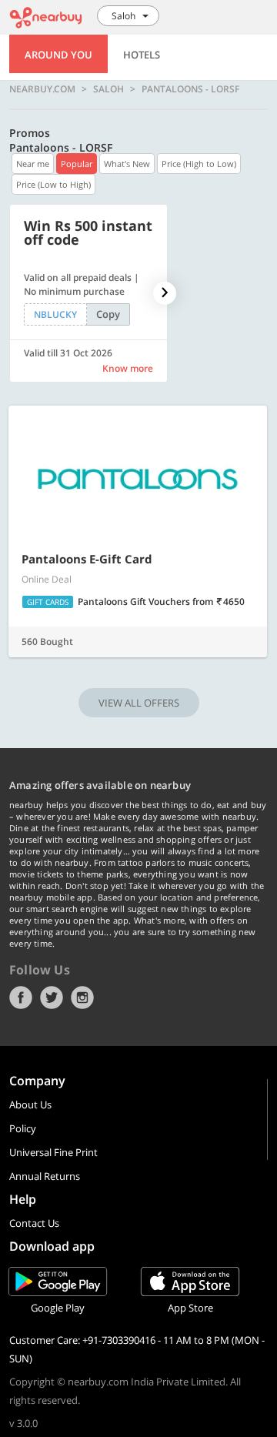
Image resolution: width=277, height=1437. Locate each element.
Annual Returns (44, 1176)
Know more (127, 368)
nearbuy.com (42, 89)
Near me (32, 163)
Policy (22, 1128)
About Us (30, 1104)
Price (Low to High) (53, 184)
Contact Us (34, 1223)
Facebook (20, 997)
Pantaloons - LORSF (190, 89)
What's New (127, 163)
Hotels (141, 55)
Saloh (108, 89)
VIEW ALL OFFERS (138, 703)
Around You (58, 55)
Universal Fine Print (53, 1152)
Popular (76, 163)
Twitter (51, 997)
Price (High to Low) (199, 163)
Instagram (82, 997)
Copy (108, 314)
